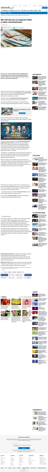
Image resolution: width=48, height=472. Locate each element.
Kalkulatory (42, 455)
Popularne (21, 297)
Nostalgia (8, 15)
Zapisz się (24, 448)
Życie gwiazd (21, 461)
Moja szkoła (21, 460)
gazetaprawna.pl (41, 5)
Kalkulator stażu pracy (43, 459)
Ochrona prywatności (26, 467)
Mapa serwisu (33, 467)
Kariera (14, 467)
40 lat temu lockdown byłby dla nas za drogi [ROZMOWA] (21, 110)
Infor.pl (2, 457)
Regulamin (19, 467)
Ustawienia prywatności (41, 467)
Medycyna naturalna (32, 460)
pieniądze (9, 272)
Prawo (30, 457)
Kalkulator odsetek (42, 461)
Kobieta (20, 457)
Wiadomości (12, 460)
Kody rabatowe (21, 458)
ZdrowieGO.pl (35, 5)
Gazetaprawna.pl (3, 458)
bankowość (19, 272)
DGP (29, 5)
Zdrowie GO (12, 15)
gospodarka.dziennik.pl (7, 17)
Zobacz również (22, 113)
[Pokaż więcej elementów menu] (47, 10)
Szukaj (45, 7)
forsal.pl (20, 5)
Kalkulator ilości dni (42, 458)
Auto (11, 457)
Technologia (12, 458)
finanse (13, 17)
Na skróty (2, 455)
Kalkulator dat (42, 457)
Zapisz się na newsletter (19, 27)
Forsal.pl (2, 460)
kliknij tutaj (29, 451)
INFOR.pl (15, 5)
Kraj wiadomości (28, 297)
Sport (11, 461)
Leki (29, 459)
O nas (6, 467)
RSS (24, 469)
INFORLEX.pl (25, 5)
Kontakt (2, 467)
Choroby (30, 461)
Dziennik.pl (13, 455)
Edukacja (20, 459)
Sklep (46, 5)
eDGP (1, 459)
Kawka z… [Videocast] (18, 15)
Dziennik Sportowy (26, 15)
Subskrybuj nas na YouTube (7, 27)
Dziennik (2, 17)
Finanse (9, 12)
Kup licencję (16, 268)
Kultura (20, 465)
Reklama (10, 467)
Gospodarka (3, 12)
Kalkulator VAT (42, 460)
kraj (5, 272)
